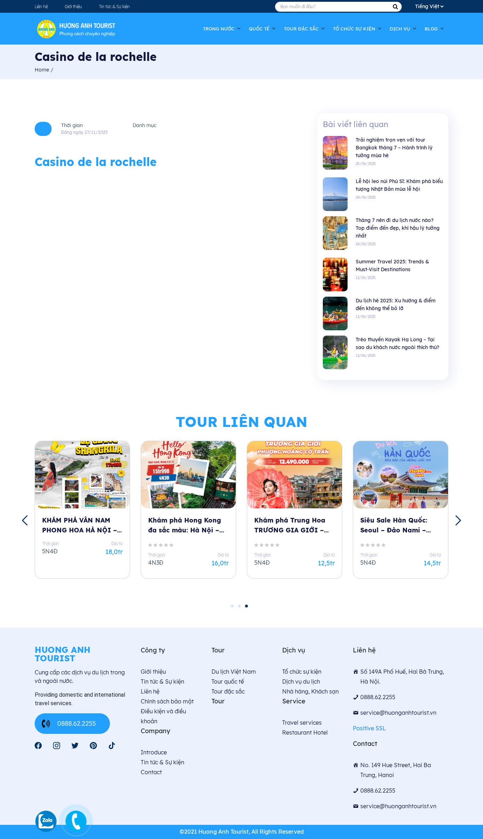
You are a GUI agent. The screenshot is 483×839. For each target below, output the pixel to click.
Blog (431, 29)
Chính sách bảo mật (167, 701)
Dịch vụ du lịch (301, 681)
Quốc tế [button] (259, 29)
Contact (151, 772)
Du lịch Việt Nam (233, 671)
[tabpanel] (82, 516)
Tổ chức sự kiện (354, 29)
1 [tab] (232, 606)
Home (43, 70)
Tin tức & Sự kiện (114, 6)
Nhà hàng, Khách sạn (310, 691)
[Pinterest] (93, 745)
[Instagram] (56, 745)
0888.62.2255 (76, 723)
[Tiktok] (111, 745)
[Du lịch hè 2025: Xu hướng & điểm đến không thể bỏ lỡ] (335, 313)
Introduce (154, 752)
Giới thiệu (73, 6)
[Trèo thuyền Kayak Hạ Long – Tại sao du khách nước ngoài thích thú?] (335, 352)
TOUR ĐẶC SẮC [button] (301, 29)
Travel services (302, 722)
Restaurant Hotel (305, 732)
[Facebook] (38, 745)
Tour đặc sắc (228, 691)
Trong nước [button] (218, 29)
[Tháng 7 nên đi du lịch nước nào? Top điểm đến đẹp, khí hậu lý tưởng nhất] (335, 232)
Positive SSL (369, 728)
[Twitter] (74, 745)
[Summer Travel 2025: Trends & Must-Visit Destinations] (335, 274)
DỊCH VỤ (400, 29)
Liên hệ (41, 6)
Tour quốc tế (227, 681)
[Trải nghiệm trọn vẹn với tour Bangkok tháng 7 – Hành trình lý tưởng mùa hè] (335, 152)
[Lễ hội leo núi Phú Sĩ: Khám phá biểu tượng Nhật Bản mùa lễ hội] (335, 193)
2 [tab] (239, 606)
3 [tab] (246, 606)
